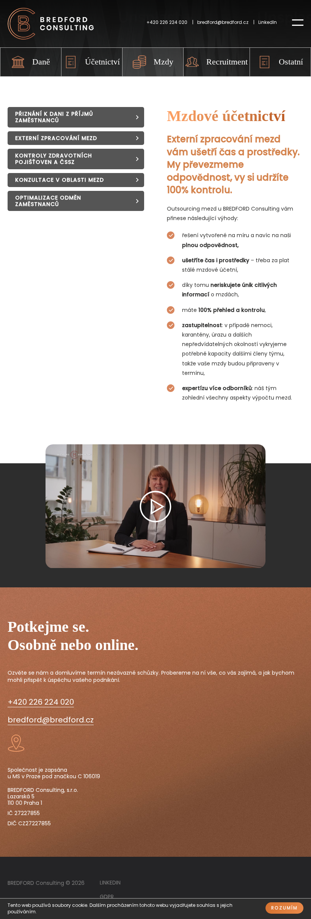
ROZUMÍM (284, 908)
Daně (41, 61)
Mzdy (163, 61)
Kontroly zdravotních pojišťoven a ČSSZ (53, 159)
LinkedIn (267, 22)
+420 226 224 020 (166, 22)
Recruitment (227, 61)
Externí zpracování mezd (56, 138)
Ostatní (291, 61)
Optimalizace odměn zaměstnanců (48, 201)
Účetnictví (102, 61)
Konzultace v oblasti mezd (59, 180)
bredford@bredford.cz (222, 22)
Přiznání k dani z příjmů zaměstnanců (54, 117)
